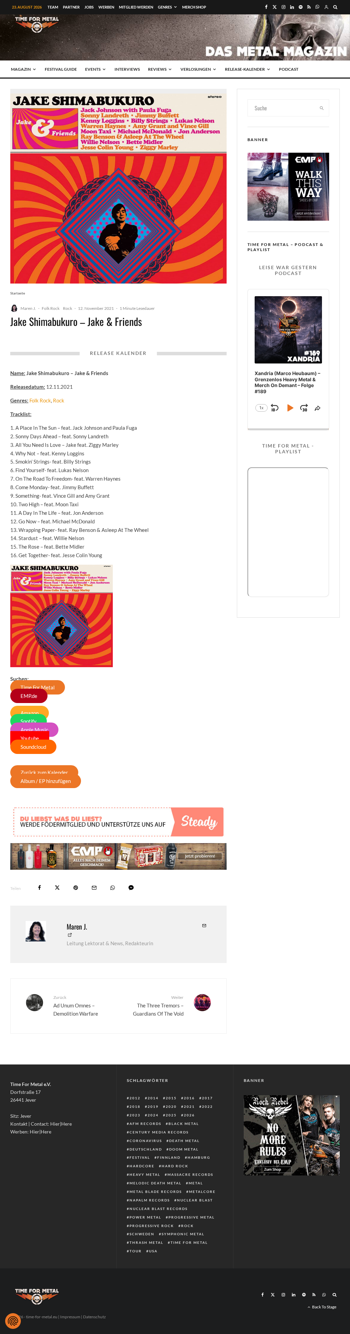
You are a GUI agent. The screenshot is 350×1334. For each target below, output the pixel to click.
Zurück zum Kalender (44, 772)
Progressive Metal (192, 1217)
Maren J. (28, 308)
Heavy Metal (145, 1174)
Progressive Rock (152, 1226)
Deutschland (146, 1149)
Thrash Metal (146, 1242)
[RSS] (309, 7)
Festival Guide (61, 69)
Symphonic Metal (183, 1234)
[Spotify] (300, 7)
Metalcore (202, 1191)
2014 (153, 1098)
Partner (71, 7)
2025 (171, 1115)
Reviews (157, 69)
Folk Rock (50, 308)
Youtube (30, 738)
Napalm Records (150, 1200)
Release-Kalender (245, 69)
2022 (207, 1106)
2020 (171, 1106)
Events (92, 69)
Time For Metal (38, 687)
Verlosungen (195, 69)
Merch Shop (194, 7)
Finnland (168, 1157)
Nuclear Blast (195, 1200)
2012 (135, 1098)
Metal (196, 1183)
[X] (274, 7)
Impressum (70, 1316)
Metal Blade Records (156, 1191)
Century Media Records (159, 1132)
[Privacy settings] (13, 1321)
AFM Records (145, 1124)
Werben (106, 7)
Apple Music (34, 730)
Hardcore (142, 1166)
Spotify (29, 721)
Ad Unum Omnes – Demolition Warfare (75, 1006)
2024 (153, 1115)
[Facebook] (266, 7)
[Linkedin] (292, 7)
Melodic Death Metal (155, 1183)
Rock (67, 308)
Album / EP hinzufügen (46, 781)
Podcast (288, 69)
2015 (171, 1098)
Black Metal (184, 1124)
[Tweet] (57, 887)
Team (53, 7)
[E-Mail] (94, 887)
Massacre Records (190, 1174)
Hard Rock (175, 1166)
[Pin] (75, 887)
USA (153, 1251)
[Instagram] (283, 7)
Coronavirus (146, 1141)
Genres (165, 7)
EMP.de (29, 696)
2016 (189, 1098)
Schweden (142, 1234)
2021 (189, 1106)
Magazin (21, 69)
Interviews (127, 69)
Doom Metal (184, 1149)
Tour (136, 1251)
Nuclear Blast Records (159, 1209)
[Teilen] (39, 887)
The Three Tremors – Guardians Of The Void (158, 1006)
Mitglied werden (136, 7)
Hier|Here (61, 1124)
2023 (135, 1115)
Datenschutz (94, 1316)
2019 (153, 1106)
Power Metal (145, 1217)
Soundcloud (33, 747)
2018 (135, 1106)
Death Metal (184, 1141)
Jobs (89, 7)
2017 (207, 1098)
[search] (322, 108)
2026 (189, 1115)
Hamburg (199, 1157)
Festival (140, 1157)
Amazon (30, 713)
